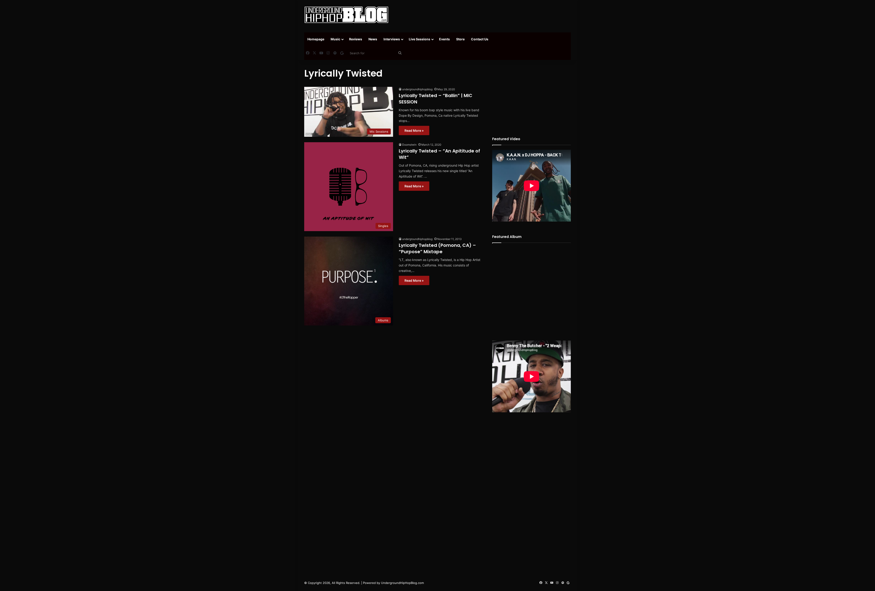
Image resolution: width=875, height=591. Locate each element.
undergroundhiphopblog (417, 89)
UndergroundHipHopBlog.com (402, 583)
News (372, 39)
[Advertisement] (483, 15)
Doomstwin (409, 144)
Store (460, 39)
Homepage (315, 39)
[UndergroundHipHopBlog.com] (346, 14)
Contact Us (479, 39)
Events (444, 39)
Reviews (355, 39)
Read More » (414, 130)
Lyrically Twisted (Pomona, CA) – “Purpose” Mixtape (437, 248)
